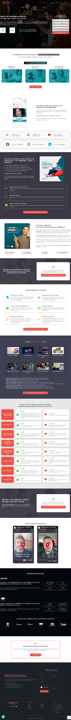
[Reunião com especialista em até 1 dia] (4, 684)
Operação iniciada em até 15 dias (12, 687)
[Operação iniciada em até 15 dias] (4, 687)
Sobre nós (45, 2)
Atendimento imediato (10, 683)
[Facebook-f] (14, 706)
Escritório (55, 702)
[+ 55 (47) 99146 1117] (53, 705)
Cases (57, 2)
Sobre (29, 705)
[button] (35, 63)
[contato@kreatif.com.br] (53, 708)
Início (40, 2)
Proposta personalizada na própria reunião (14, 685)
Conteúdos (43, 704)
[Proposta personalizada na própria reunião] (4, 685)
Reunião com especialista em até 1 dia (13, 684)
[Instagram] (12, 706)
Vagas (42, 705)
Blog (61, 2)
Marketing (37, 649)
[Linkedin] (16, 706)
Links (42, 702)
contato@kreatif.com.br (59, 708)
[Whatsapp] (10, 706)
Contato (66, 2)
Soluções (52, 2)
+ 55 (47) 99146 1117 (58, 705)
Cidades (42, 706)
